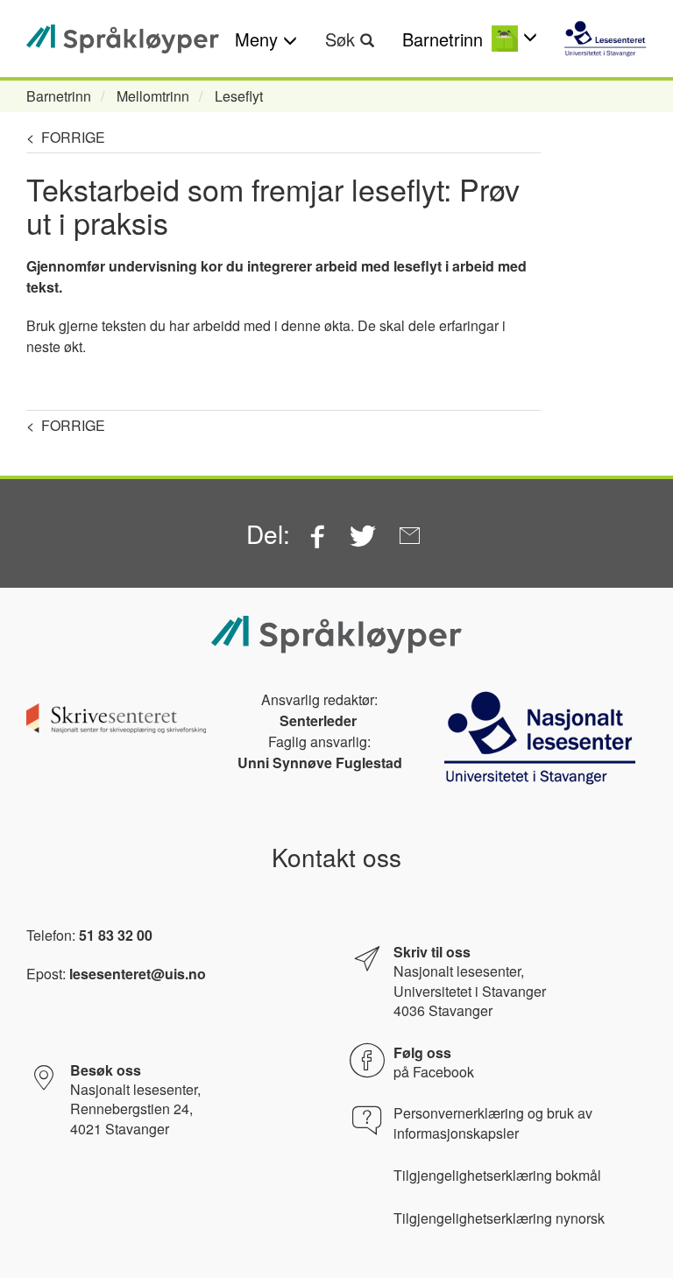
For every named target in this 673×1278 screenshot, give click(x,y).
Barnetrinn (58, 96)
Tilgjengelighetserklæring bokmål (497, 1175)
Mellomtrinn (153, 96)
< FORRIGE (65, 137)
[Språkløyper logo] (122, 39)
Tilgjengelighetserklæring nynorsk (499, 1218)
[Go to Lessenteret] (605, 38)
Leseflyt (239, 96)
